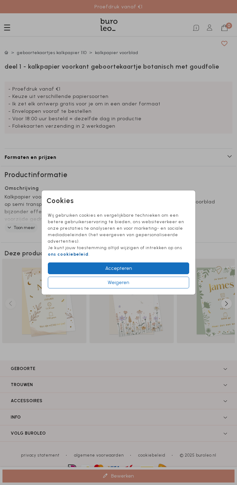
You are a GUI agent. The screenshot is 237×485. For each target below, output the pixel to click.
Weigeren (118, 282)
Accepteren (118, 268)
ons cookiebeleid (68, 254)
